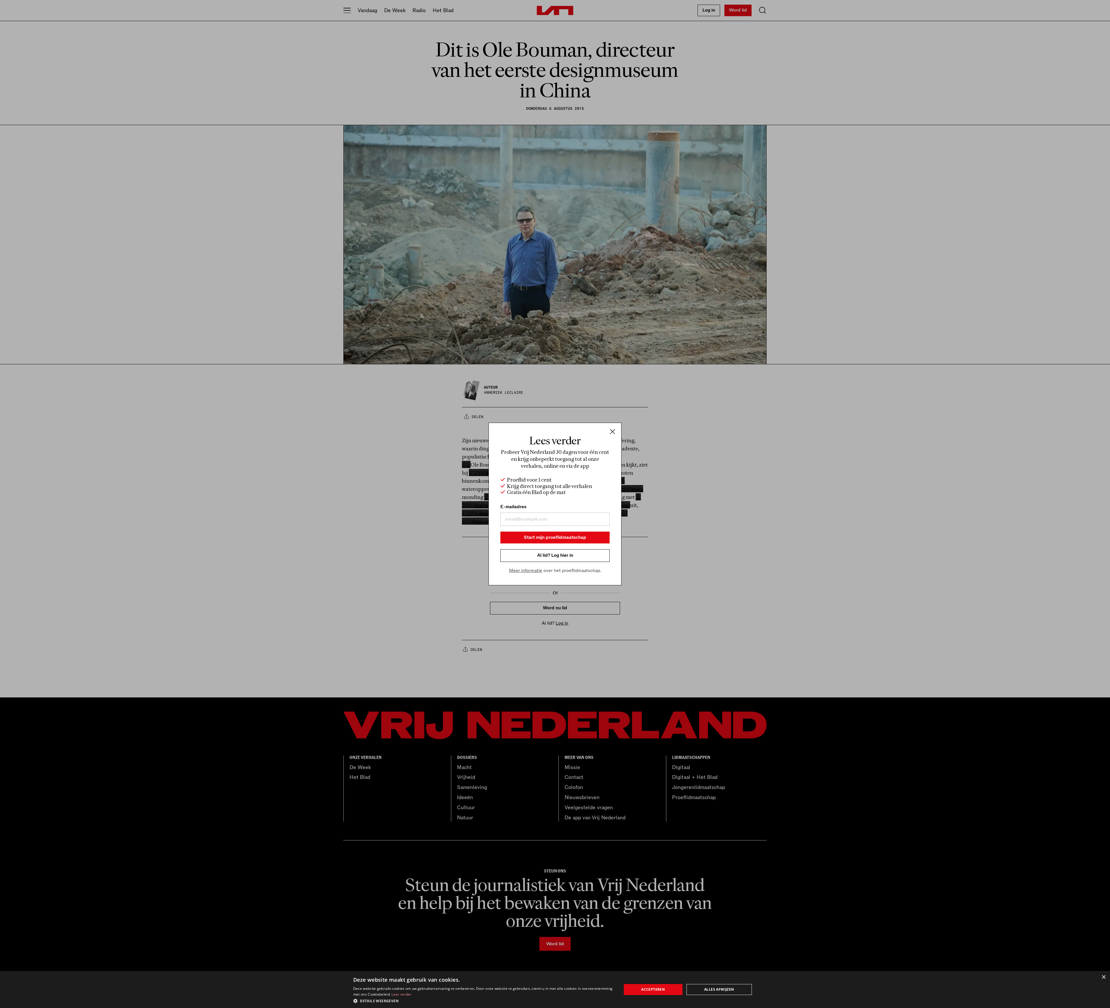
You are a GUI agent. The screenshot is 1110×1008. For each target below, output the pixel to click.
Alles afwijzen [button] (719, 989)
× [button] (1103, 977)
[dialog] (555, 989)
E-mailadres (513, 507)
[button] (483, 1000)
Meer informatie (525, 570)
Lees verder (401, 994)
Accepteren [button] (653, 989)
